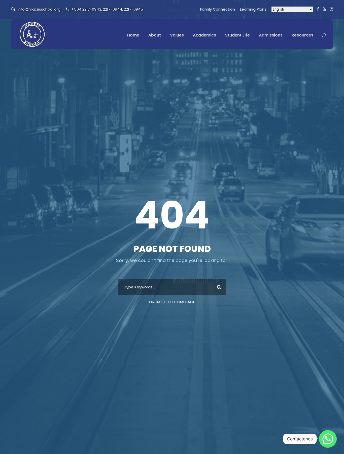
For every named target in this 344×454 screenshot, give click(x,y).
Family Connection (217, 9)
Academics (204, 35)
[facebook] (318, 9)
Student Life (237, 35)
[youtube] (324, 9)
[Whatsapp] (328, 439)
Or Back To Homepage (172, 302)
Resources (302, 35)
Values (177, 35)
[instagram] (331, 9)
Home (133, 35)
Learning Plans (253, 9)
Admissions (271, 35)
